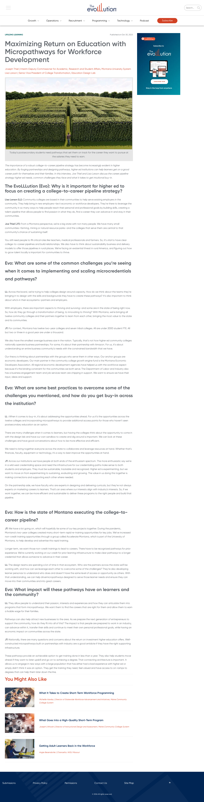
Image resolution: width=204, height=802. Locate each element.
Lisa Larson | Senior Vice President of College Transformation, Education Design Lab (50, 73)
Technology (123, 20)
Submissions (9, 783)
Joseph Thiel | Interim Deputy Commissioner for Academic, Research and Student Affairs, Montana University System (68, 68)
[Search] (199, 8)
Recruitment (75, 20)
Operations (52, 20)
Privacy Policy (40, 783)
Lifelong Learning (14, 35)
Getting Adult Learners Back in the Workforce (67, 745)
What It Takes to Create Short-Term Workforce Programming (76, 693)
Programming (99, 20)
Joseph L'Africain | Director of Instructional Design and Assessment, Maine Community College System (84, 727)
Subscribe (167, 20)
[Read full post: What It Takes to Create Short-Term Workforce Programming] (19, 698)
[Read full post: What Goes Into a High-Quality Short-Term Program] (19, 723)
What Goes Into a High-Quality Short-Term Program (71, 720)
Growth (32, 20)
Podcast (144, 20)
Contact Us (100, 783)
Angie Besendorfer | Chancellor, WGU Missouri (59, 752)
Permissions (71, 783)
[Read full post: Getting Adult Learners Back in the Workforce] (19, 749)
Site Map (129, 783)
